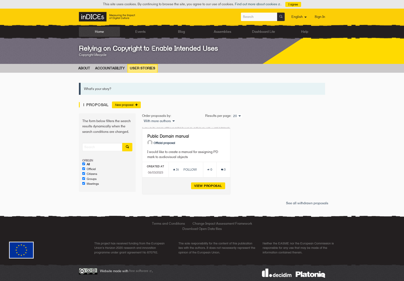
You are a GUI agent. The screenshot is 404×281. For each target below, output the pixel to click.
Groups (92, 179)
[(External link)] (310, 274)
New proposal (124, 105)
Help (304, 32)
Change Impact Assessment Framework (222, 224)
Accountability (110, 68)
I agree (293, 4)
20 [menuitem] (235, 116)
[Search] (281, 17)
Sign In (320, 17)
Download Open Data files (202, 229)
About (84, 68)
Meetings (93, 183)
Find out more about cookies (258, 4)
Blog (181, 32)
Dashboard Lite (263, 32)
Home (99, 32)
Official (91, 169)
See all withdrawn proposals (307, 203)
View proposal (209, 185)
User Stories (142, 68)
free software (140, 271)
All (88, 164)
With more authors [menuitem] (157, 121)
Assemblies (222, 32)
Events (140, 32)
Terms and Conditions (168, 224)
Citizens (92, 173)
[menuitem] (299, 17)
